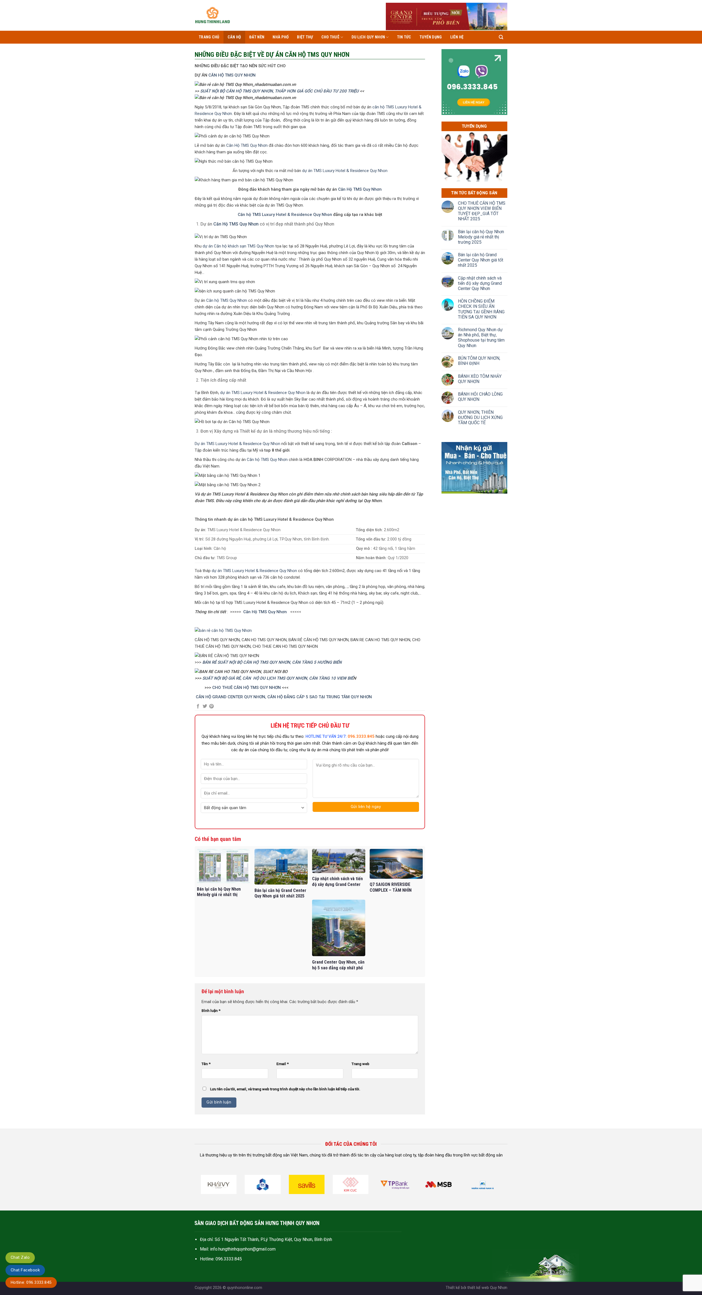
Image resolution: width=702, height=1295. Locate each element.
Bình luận (211, 1010)
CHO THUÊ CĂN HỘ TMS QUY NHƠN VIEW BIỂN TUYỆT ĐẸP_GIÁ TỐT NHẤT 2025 (481, 211)
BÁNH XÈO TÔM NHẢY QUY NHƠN (480, 379)
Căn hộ (234, 37)
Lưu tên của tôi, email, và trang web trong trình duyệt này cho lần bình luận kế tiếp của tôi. (285, 1089)
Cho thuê (330, 37)
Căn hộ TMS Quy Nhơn (226, 300)
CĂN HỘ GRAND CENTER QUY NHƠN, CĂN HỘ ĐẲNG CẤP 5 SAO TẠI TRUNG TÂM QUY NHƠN (284, 696)
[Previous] (201, 1186)
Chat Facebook (25, 1270)
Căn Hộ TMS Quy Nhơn (247, 145)
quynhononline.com (244, 1287)
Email (282, 1064)
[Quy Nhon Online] (212, 15)
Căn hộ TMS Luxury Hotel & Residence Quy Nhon (285, 214)
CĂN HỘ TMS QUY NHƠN (232, 75)
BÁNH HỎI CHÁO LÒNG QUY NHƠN (480, 397)
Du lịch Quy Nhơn (368, 37)
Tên (206, 1064)
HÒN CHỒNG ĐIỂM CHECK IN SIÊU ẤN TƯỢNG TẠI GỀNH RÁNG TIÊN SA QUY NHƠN (481, 309)
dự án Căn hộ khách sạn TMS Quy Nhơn (238, 246)
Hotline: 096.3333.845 (31, 1282)
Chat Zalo (20, 1257)
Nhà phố (281, 37)
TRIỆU (353, 91)
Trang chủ (209, 37)
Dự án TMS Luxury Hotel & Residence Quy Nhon (237, 443)
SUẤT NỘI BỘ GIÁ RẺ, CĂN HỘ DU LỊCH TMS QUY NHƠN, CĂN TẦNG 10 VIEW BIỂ (277, 678)
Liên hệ (457, 37)
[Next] (500, 1186)
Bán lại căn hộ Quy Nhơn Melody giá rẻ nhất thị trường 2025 (481, 237)
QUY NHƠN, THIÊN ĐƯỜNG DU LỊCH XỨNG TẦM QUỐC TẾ (480, 417)
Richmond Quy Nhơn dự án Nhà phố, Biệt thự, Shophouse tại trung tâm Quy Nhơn (481, 337)
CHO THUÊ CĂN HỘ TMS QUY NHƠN (247, 687)
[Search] (501, 37)
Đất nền (256, 37)
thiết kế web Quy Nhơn (487, 1287)
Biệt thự (305, 37)
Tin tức (404, 37)
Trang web (360, 1064)
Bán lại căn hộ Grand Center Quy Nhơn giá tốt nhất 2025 (480, 260)
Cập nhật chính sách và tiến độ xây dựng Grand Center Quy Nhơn (480, 283)
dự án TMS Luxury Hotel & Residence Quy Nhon (344, 170)
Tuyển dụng (431, 37)
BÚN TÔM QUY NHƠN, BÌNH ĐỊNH (479, 361)
